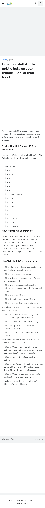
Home (4, 60)
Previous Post (8, 439)
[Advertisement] (22, 31)
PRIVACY (34, 501)
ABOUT (11, 501)
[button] (3, 3)
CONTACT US (22, 501)
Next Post (38, 439)
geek (11, 60)
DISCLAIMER (22, 504)
